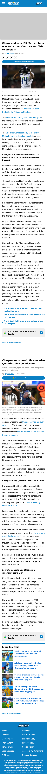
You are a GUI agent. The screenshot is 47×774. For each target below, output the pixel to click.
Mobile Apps (7, 739)
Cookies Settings (29, 755)
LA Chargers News (15, 342)
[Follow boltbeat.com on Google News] (41, 332)
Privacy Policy (28, 743)
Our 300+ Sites (28, 735)
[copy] (15, 57)
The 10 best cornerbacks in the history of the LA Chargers (24, 316)
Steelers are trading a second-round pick (23, 117)
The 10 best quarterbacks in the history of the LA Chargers (23, 309)
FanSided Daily (28, 739)
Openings (26, 731)
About (4, 731)
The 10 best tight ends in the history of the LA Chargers (23, 322)
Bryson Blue (9, 374)
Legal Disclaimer (9, 751)
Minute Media (13, 760)
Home (4, 342)
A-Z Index (6, 755)
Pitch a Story (7, 743)
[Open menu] (3, 3)
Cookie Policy (28, 747)
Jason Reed (9, 54)
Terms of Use (7, 747)
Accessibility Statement (32, 751)
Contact (5, 735)
